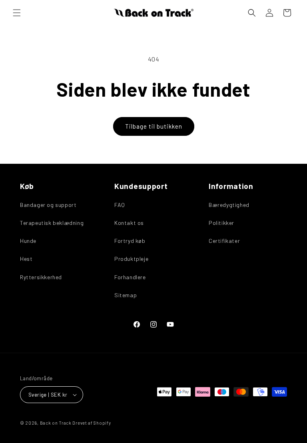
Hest (26, 258)
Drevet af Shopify (91, 422)
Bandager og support (48, 204)
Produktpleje (131, 258)
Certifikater (224, 240)
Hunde (28, 240)
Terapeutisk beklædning (52, 222)
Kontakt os (129, 222)
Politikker (221, 222)
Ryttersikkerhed (41, 277)
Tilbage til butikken (153, 126)
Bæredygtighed (229, 204)
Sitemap (125, 295)
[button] (17, 13)
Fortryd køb (130, 240)
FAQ (119, 204)
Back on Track (56, 422)
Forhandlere (130, 277)
